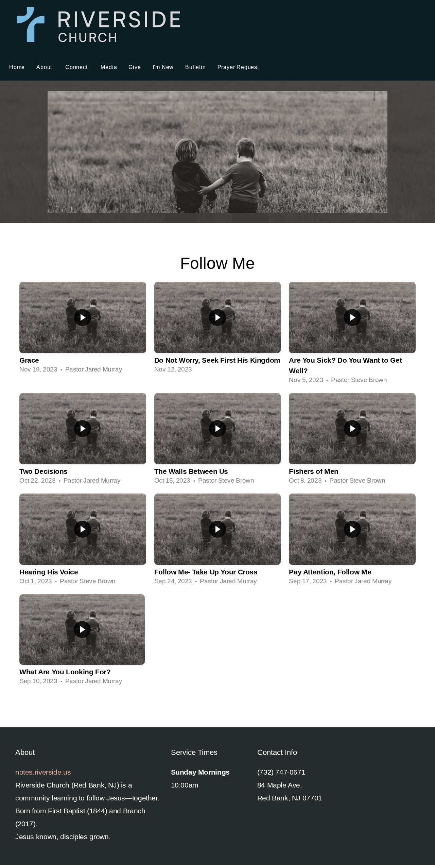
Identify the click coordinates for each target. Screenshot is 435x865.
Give (134, 67)
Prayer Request (238, 67)
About (45, 67)
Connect (77, 67)
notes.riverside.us (43, 772)
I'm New (163, 67)
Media (109, 67)
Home (17, 67)
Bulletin (195, 67)
